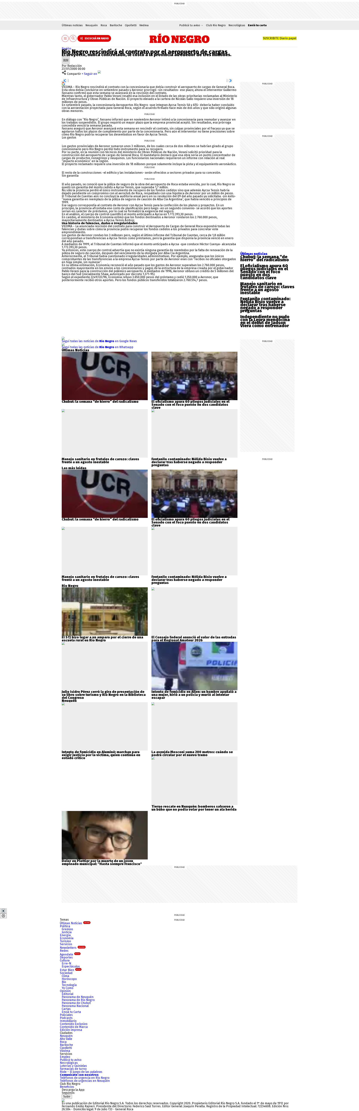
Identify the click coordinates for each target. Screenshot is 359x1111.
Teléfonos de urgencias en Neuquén (85, 1081)
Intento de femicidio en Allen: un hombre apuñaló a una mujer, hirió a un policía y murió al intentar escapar (194, 695)
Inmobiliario (68, 1021)
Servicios (66, 944)
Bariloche (116, 25)
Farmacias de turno (73, 1069)
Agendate (70, 954)
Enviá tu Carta (71, 1012)
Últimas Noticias (75, 923)
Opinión (65, 991)
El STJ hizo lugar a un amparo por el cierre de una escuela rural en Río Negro (102, 638)
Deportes (66, 957)
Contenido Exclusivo (73, 1024)
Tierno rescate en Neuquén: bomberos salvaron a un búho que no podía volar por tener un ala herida (194, 808)
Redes (64, 950)
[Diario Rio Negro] (63, 1100)
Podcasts (66, 1018)
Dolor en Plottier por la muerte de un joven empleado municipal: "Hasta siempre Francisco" (102, 862)
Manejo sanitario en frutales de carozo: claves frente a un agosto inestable (267, 288)
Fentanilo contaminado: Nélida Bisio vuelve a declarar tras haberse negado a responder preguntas (265, 304)
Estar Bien (70, 970)
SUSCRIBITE (279, 38)
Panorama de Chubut (76, 1003)
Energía (65, 935)
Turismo (65, 941)
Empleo (65, 1057)
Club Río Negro (216, 25)
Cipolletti (130, 25)
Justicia (67, 932)
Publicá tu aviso (70, 1060)
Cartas (66, 1009)
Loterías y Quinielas (73, 1066)
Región (66, 48)
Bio (64, 982)
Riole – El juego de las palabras (81, 1072)
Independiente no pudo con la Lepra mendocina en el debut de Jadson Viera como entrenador (265, 321)
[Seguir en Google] (63, 83)
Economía (66, 938)
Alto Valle (66, 1039)
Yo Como (67, 988)
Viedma (144, 25)
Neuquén (91, 25)
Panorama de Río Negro (78, 1000)
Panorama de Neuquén (77, 997)
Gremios (67, 929)
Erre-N (66, 963)
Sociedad (66, 973)
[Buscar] (73, 38)
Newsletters (72, 947)
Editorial (67, 994)
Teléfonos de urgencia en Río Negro (84, 1078)
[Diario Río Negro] (180, 38)
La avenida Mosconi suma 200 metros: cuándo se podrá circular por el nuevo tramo (192, 753)
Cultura (65, 960)
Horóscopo (69, 979)
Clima (65, 976)
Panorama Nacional (75, 1006)
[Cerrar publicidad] (3, 910)
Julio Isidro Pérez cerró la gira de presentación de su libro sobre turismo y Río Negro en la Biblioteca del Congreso (104, 695)
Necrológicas (236, 25)
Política (65, 926)
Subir (66, 1096)
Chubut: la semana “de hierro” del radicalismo (264, 258)
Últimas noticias (72, 25)
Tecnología (69, 985)
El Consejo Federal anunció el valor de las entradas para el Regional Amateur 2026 (193, 638)
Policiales (66, 1015)
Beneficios (67, 1087)
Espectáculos (71, 966)
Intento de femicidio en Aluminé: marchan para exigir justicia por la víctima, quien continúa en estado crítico (101, 755)
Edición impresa (71, 1030)
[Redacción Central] (66, 57)
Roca (104, 25)
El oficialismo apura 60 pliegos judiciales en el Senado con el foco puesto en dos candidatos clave (264, 271)
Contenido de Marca (74, 1027)
